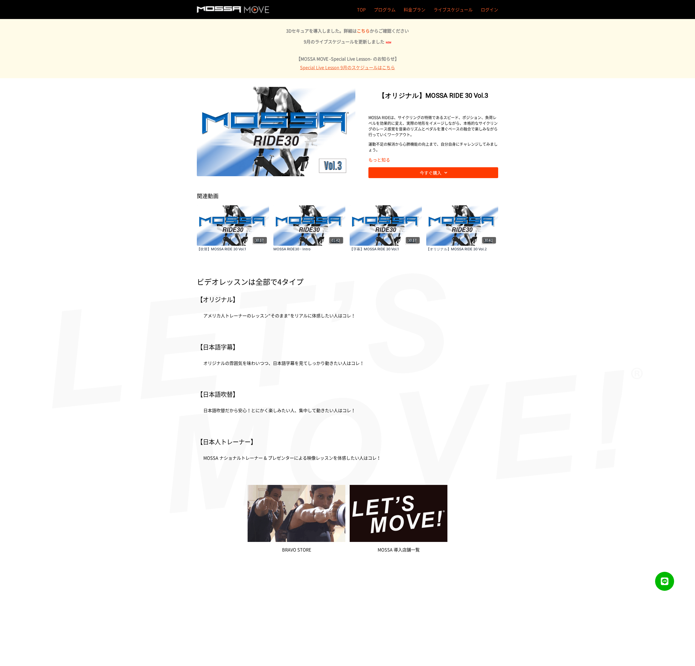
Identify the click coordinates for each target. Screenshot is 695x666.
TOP (361, 9)
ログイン (489, 9)
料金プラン (414, 9)
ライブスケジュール (453, 9)
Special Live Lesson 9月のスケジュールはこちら (347, 67)
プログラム (385, 9)
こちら (363, 30)
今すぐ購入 (430, 172)
